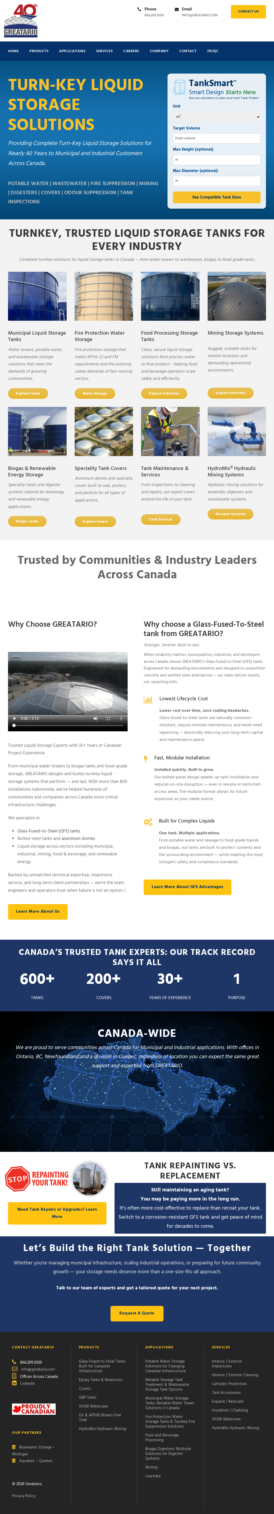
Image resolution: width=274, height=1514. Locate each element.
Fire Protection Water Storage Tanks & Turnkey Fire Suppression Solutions (170, 1421)
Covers (85, 1388)
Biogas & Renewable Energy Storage (32, 471)
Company (159, 51)
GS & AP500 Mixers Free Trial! (100, 1417)
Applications (72, 51)
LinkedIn (27, 1384)
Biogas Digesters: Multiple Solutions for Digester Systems (168, 1454)
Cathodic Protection (229, 1384)
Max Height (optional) (193, 149)
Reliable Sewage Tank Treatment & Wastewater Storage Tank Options (167, 1385)
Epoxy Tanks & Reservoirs (101, 1380)
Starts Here (240, 92)
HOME (13, 51)
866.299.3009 (154, 15)
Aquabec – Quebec (36, 1461)
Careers (131, 51)
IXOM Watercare (93, 1406)
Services (104, 51)
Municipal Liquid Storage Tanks (37, 336)
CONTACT (188, 51)
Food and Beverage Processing (162, 1437)
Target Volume (186, 128)
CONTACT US (248, 11)
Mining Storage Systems (235, 333)
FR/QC (213, 51)
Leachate (153, 1476)
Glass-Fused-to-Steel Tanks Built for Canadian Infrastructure (102, 1366)
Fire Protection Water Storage (100, 336)
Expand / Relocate (227, 1401)
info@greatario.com (200, 15)
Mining (151, 1467)
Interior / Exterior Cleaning (235, 1375)
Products (38, 51)
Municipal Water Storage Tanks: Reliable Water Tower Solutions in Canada (169, 1403)
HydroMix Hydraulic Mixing (102, 1428)
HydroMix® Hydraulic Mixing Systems (232, 471)
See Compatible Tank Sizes (216, 197)
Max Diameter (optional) (195, 171)
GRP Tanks (87, 1397)
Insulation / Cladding (230, 1410)
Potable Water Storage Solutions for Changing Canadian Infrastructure (165, 1366)
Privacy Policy (24, 1496)
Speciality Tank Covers (101, 468)
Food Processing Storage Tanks (169, 336)
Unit (177, 106)
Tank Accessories (226, 1392)
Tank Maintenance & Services (165, 471)
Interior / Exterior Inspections (227, 1363)
